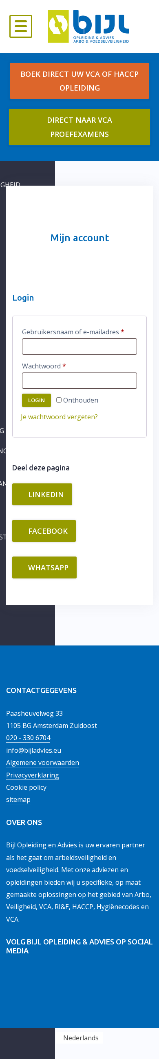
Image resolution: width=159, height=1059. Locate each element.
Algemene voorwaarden (42, 762)
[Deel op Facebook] (43, 977)
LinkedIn (45, 494)
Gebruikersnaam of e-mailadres (79, 331)
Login (36, 400)
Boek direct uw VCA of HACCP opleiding (79, 81)
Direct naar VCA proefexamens (79, 127)
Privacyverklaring (32, 775)
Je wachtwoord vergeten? (59, 416)
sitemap (18, 799)
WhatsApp (47, 567)
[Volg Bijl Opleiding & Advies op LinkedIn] (13, 977)
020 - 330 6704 (28, 737)
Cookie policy (26, 787)
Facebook (47, 531)
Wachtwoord (54, 365)
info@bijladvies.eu (33, 750)
